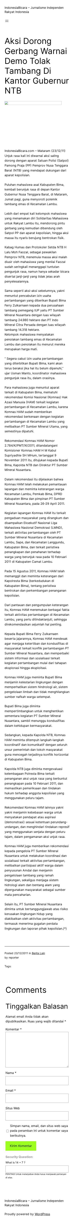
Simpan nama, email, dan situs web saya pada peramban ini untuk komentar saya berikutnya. (39, 1130)
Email (11, 1090)
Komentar (14, 1029)
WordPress (42, 1214)
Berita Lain (38, 953)
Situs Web (13, 1108)
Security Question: (19, 1157)
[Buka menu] (7, 21)
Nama (11, 1073)
